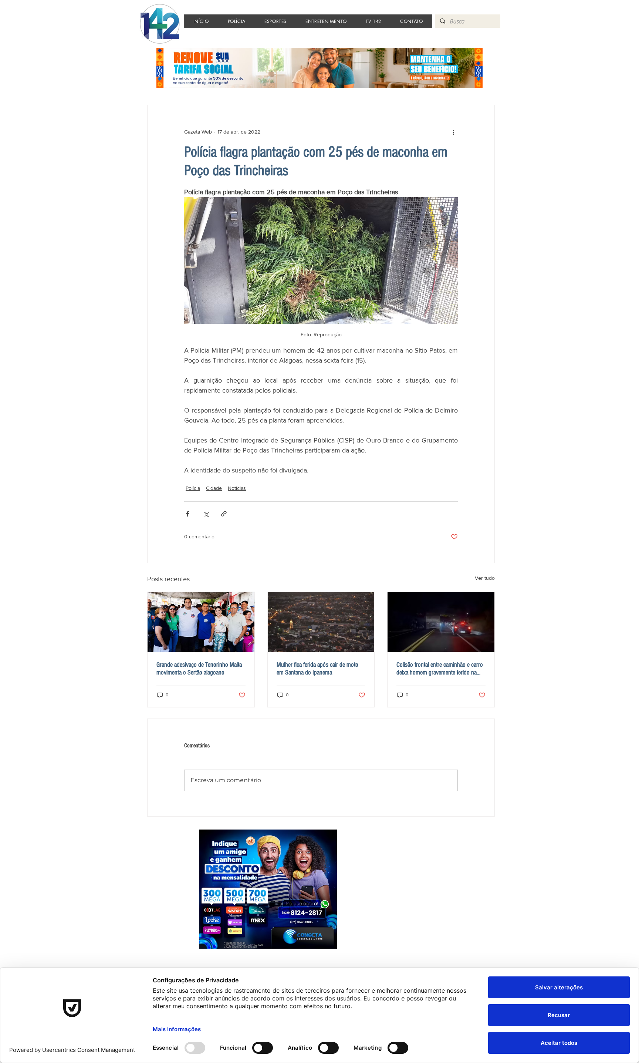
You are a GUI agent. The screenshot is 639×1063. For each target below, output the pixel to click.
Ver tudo (485, 578)
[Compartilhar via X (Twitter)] (205, 513)
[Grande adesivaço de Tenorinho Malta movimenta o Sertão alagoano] (201, 622)
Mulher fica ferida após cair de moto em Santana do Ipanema (317, 668)
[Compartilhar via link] (223, 513)
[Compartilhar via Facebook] (187, 513)
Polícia (193, 488)
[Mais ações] (453, 131)
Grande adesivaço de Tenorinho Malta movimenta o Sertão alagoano (199, 668)
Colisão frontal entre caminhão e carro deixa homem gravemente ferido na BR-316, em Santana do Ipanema (439, 668)
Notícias (237, 488)
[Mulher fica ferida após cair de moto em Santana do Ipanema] (321, 622)
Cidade (214, 488)
